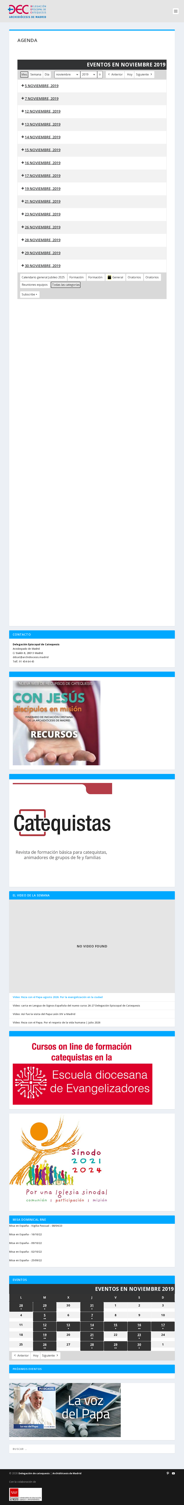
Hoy (129, 74)
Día (47, 74)
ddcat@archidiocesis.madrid (31, 657)
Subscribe (28, 294)
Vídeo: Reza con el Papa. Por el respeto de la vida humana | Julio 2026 (56, 1022)
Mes (24, 74)
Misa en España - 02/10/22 (25, 1251)
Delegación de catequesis (34, 1473)
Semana (35, 74)
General (117, 277)
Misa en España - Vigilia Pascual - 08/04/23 (35, 1225)
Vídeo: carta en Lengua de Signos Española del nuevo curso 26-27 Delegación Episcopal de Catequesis (76, 1005)
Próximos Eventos (27, 1369)
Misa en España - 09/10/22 (25, 1243)
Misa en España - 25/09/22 (25, 1260)
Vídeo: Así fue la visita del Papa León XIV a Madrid (44, 1014)
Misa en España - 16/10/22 (25, 1234)
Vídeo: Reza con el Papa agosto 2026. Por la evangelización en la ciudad (58, 997)
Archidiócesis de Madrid (66, 1473)
